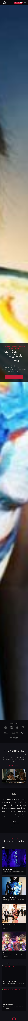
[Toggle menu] (24, 2)
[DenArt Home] (4, 2)
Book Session (18, 2)
